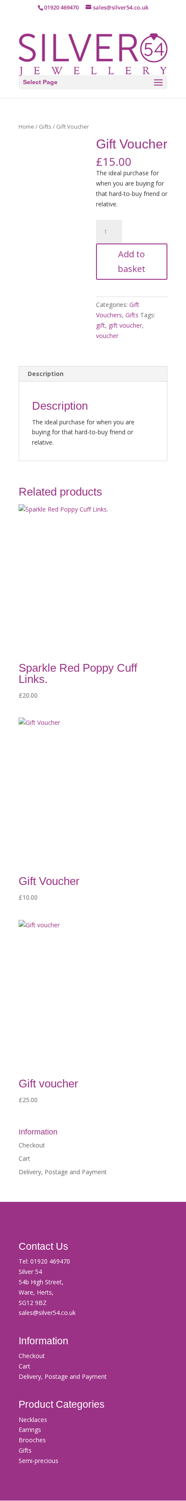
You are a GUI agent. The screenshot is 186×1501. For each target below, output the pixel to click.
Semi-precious (38, 1461)
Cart (24, 1158)
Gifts (45, 126)
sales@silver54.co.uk (47, 1312)
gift (100, 325)
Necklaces (33, 1420)
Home (26, 126)
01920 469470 (50, 1261)
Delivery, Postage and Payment (63, 1172)
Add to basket (131, 261)
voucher (107, 336)
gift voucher (125, 325)
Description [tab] (46, 374)
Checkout (32, 1145)
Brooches (32, 1440)
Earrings (30, 1429)
